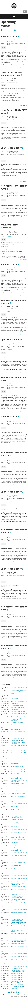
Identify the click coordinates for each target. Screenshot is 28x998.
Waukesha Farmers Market (11, 226)
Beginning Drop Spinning (16, 968)
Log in (25, 11)
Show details (23, 67)
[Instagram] (19, 992)
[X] (11, 992)
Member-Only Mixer (15, 733)
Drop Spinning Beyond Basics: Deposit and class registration (18, 971)
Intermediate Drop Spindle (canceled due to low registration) (18, 723)
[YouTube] (16, 992)
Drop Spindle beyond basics (17, 740)
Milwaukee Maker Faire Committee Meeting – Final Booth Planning (19, 940)
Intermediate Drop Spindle (17, 819)
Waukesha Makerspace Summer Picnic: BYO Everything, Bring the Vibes (18, 692)
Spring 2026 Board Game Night (18, 793)
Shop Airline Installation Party (18, 943)
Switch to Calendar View (22, 29)
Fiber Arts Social (9, 36)
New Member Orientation (17, 975)
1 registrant (9, 501)
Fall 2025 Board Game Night (17, 906)
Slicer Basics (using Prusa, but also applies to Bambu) (19, 781)
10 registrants (10, 157)
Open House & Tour (11, 147)
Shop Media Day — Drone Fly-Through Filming (18, 784)
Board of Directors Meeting (17, 705)
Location (2, 43)
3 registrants (9, 349)
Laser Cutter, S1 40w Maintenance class (11, 74)
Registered (3, 157)
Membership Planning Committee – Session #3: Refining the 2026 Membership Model (19, 883)
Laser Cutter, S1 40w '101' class (14, 111)
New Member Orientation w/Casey (19, 786)
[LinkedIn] (14, 992)
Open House (14, 988)
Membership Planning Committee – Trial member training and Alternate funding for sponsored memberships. (19, 718)
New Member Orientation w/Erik (18, 752)
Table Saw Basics (15, 735)
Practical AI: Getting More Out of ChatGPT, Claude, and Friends (18, 836)
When (2, 39)
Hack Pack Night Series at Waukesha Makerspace (17, 777)
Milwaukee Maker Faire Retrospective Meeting (16, 893)
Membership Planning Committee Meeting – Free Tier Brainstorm (18, 923)
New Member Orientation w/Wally (19, 889)
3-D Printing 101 (15, 790)
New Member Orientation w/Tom (18, 711)
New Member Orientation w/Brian (14, 302)
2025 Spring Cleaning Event (17, 986)
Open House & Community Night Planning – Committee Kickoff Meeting (18, 930)
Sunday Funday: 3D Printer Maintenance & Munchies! (17, 982)
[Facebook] (9, 992)
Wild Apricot (16, 996)
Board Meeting (14, 868)
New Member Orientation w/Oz (14, 187)
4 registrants (9, 236)
